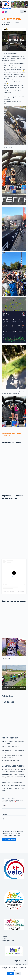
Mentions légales (6, 942)
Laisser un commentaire (9, 839)
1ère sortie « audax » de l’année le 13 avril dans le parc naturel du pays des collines (13, 776)
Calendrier (4, 936)
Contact (4, 938)
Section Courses (5, 24)
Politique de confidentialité (8, 940)
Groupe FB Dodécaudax (8, 658)
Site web (5, 814)
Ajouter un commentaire (9, 819)
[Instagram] (3, 12)
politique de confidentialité (14, 835)
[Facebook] (6, 12)
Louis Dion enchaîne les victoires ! (10, 746)
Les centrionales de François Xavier (11, 760)
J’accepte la (11, 835)
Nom (4, 805)
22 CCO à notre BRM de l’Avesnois (16, 785)
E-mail (5, 809)
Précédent (3, 677)
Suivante (25, 677)
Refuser (17, 973)
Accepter (11, 973)
